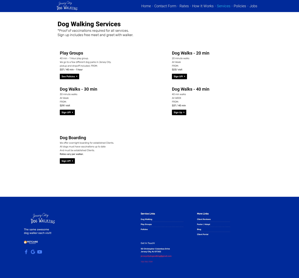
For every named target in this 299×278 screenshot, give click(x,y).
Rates (184, 6)
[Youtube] (39, 252)
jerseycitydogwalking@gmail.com (156, 256)
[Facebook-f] (26, 252)
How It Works (203, 6)
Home (146, 6)
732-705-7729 (147, 262)
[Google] (33, 252)
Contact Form (165, 6)
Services (223, 6)
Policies (240, 6)
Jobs (253, 6)
